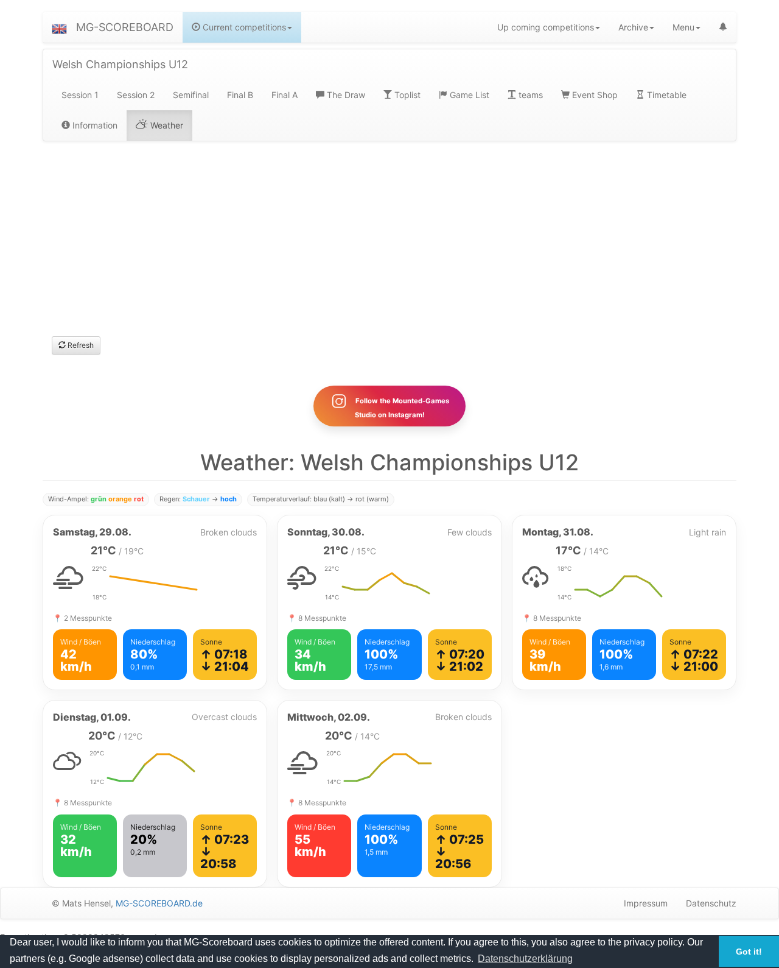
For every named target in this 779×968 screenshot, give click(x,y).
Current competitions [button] (243, 27)
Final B (240, 95)
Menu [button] (683, 27)
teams (529, 95)
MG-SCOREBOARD (124, 27)
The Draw (344, 95)
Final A (284, 95)
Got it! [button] (749, 951)
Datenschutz (711, 903)
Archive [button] (633, 27)
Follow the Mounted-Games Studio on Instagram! (401, 408)
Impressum (646, 903)
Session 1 (80, 95)
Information (93, 125)
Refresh (80, 345)
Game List (468, 95)
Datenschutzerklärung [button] (525, 958)
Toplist (406, 95)
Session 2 (136, 95)
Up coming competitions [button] (545, 27)
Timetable (665, 95)
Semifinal (191, 95)
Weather (165, 125)
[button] (59, 27)
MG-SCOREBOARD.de (159, 903)
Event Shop (594, 95)
